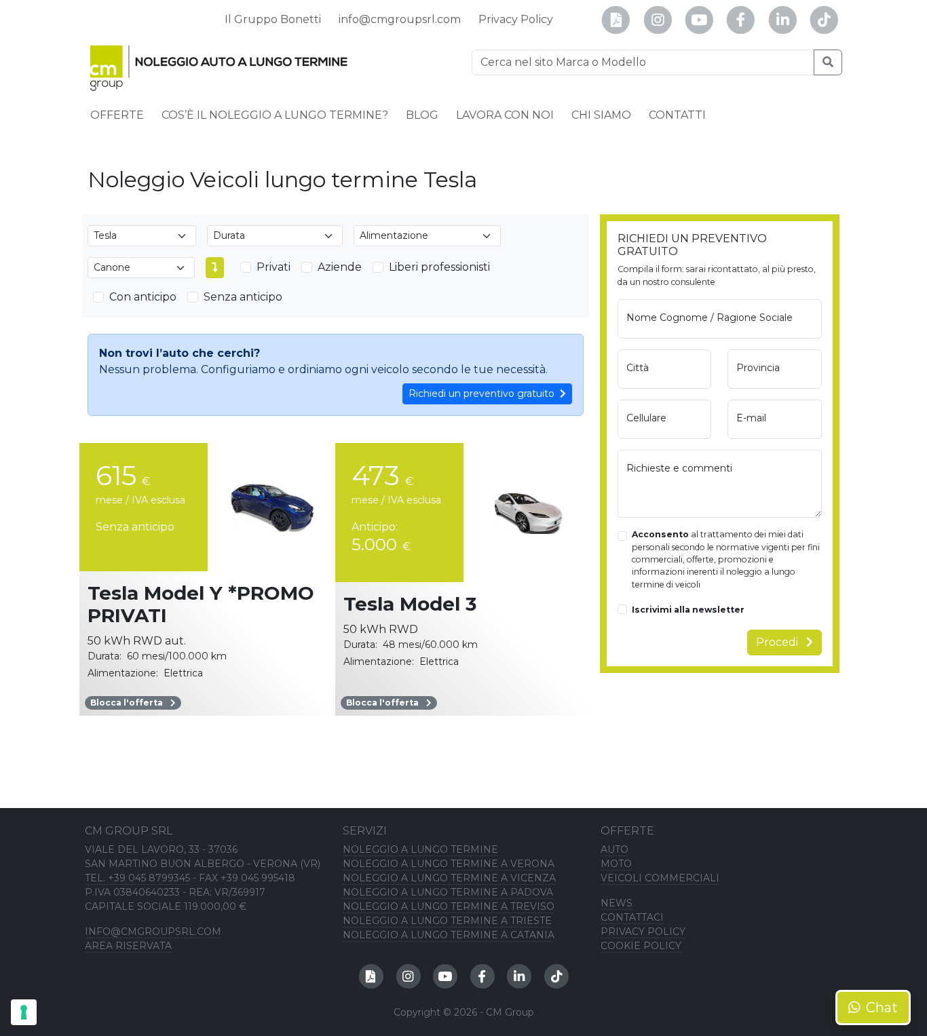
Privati (273, 267)
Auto (614, 849)
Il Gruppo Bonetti (273, 19)
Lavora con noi (505, 115)
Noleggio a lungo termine (420, 849)
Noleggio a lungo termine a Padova (448, 892)
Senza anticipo (243, 296)
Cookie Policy (641, 946)
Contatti (677, 115)
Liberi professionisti (439, 267)
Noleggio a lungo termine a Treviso (448, 906)
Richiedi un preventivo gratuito (481, 393)
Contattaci (632, 917)
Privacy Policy (515, 19)
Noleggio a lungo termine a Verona (448, 864)
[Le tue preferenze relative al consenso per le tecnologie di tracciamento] (24, 1012)
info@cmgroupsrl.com (400, 19)
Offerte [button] (117, 115)
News (616, 903)
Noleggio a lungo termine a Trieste (447, 921)
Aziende (340, 267)
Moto (616, 864)
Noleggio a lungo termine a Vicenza (449, 878)
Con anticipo (142, 296)
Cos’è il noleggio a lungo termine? (275, 115)
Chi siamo (601, 115)
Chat (882, 1007)
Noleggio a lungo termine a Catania (448, 935)
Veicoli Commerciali (660, 878)
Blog (422, 115)
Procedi (778, 642)
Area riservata (128, 946)
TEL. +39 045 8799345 (137, 878)
